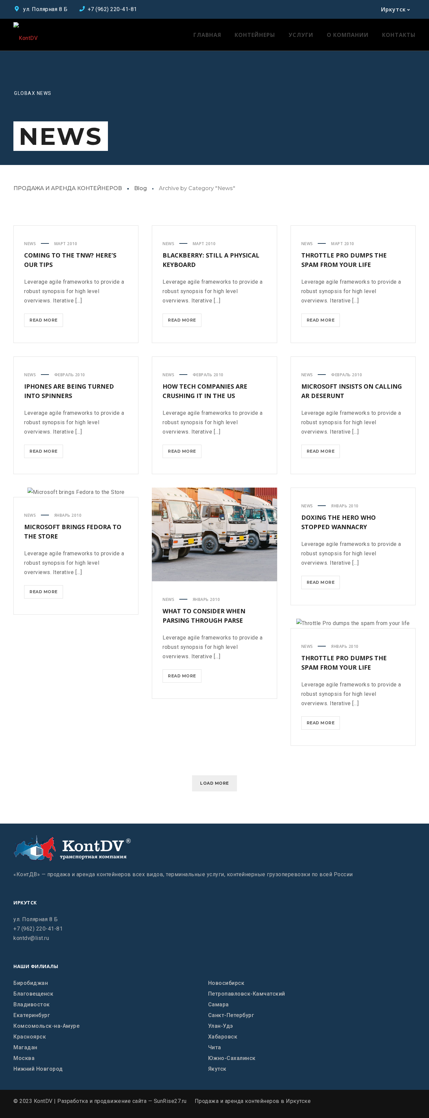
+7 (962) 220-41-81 (38, 929)
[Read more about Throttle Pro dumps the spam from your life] (353, 623)
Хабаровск (223, 1036)
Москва (24, 1058)
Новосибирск (226, 983)
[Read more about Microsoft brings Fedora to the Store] (76, 492)
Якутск (217, 1069)
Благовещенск (33, 994)
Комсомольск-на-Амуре (46, 1026)
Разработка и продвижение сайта (101, 1101)
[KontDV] (25, 35)
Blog (140, 188)
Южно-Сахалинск (232, 1058)
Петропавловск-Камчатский (246, 994)
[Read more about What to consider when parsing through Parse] (214, 534)
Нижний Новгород (38, 1069)
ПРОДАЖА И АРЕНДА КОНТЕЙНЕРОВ (67, 188)
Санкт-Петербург (231, 1015)
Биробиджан (30, 983)
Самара (218, 1004)
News (30, 243)
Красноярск (29, 1036)
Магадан (25, 1047)
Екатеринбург (31, 1015)
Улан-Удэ (220, 1026)
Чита (214, 1047)
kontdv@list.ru (31, 938)
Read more (46, 322)
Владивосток (31, 1004)
